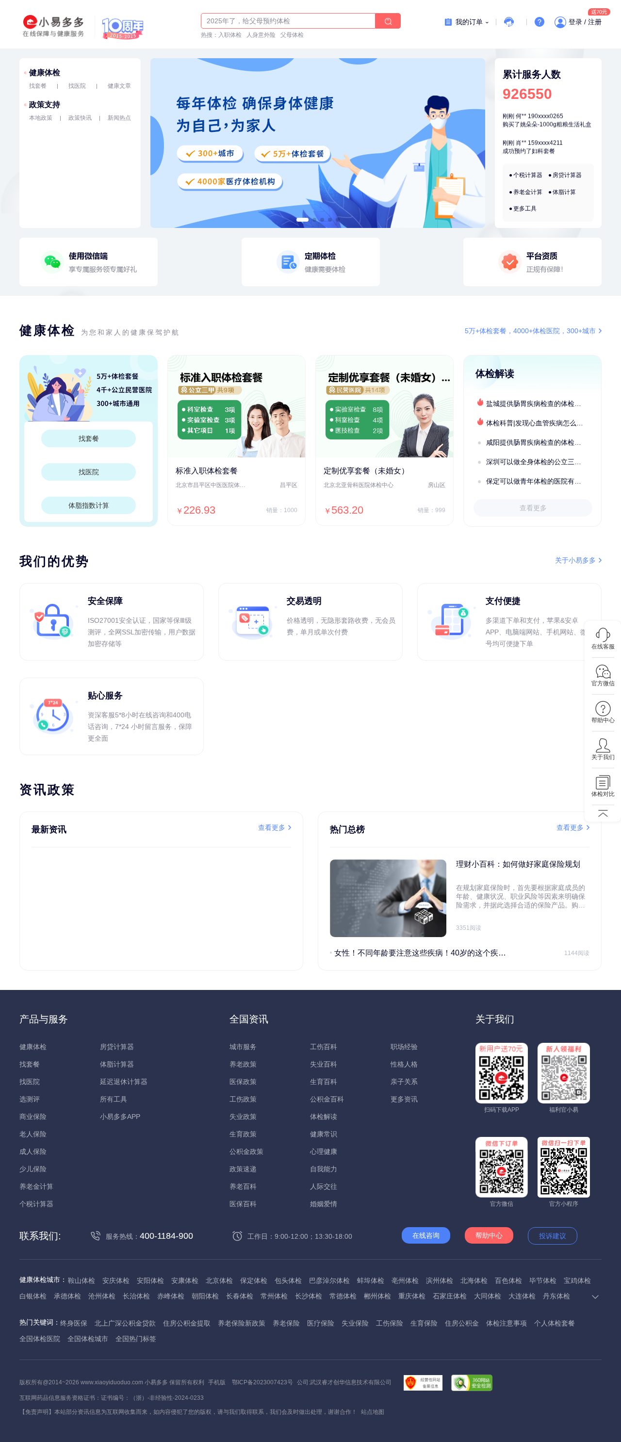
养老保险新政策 (241, 1323)
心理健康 (323, 1151)
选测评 (29, 1099)
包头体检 (288, 1280)
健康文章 (119, 85)
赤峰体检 (170, 1296)
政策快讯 (80, 117)
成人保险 (33, 1151)
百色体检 (508, 1280)
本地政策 (40, 117)
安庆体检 (116, 1280)
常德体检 (343, 1296)
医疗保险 (320, 1323)
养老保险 (286, 1323)
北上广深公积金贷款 (125, 1323)
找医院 (77, 85)
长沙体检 (308, 1296)
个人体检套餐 (554, 1323)
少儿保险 (33, 1169)
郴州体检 (377, 1296)
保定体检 (253, 1280)
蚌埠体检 (370, 1280)
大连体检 (522, 1296)
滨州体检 (439, 1280)
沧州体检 (101, 1296)
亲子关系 (404, 1082)
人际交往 (323, 1186)
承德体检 (67, 1296)
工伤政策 (243, 1099)
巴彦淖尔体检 (329, 1280)
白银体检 (33, 1296)
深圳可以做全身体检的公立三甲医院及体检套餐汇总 (543, 462)
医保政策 (243, 1082)
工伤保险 (389, 1323)
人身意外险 (261, 35)
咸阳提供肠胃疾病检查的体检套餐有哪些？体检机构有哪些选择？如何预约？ (543, 442)
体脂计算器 (117, 1064)
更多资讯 (404, 1099)
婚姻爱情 (323, 1204)
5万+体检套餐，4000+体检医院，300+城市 (530, 331)
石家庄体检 (450, 1296)
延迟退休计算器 (123, 1082)
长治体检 (136, 1296)
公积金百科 (327, 1099)
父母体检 (292, 35)
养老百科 (243, 1186)
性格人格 (404, 1064)
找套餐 (38, 85)
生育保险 (424, 1323)
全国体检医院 (39, 1339)
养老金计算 (527, 192)
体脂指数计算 (88, 505)
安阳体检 (150, 1280)
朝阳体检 (205, 1296)
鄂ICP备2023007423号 (262, 1382)
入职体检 (230, 35)
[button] (302, 220)
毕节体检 (542, 1280)
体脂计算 (564, 192)
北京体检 (219, 1280)
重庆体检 (411, 1296)
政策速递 (243, 1169)
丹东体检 (556, 1296)
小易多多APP (120, 1116)
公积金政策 (246, 1151)
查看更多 (533, 508)
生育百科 (323, 1082)
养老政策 (243, 1064)
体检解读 (323, 1116)
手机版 (217, 1382)
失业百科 (323, 1064)
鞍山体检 (81, 1280)
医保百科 (243, 1204)
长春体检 (239, 1296)
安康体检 (184, 1280)
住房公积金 (462, 1323)
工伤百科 (323, 1047)
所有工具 (113, 1099)
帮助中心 (489, 1235)
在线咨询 (426, 1235)
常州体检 (274, 1296)
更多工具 (525, 208)
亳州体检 (405, 1280)
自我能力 (323, 1169)
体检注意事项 (506, 1323)
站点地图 (372, 1412)
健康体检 (44, 72)
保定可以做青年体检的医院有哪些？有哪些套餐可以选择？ (543, 481)
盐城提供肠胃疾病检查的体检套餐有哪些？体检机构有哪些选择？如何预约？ (543, 403)
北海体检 (474, 1280)
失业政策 (243, 1116)
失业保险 (355, 1323)
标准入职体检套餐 (207, 471)
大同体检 (487, 1296)
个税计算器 (527, 175)
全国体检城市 (87, 1339)
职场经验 (404, 1047)
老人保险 (33, 1134)
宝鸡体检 (577, 1280)
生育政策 (243, 1134)
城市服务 (243, 1047)
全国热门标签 (135, 1339)
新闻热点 (119, 117)
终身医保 (73, 1323)
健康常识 (323, 1134)
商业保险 (33, 1116)
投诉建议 (552, 1236)
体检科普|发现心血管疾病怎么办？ (538, 423)
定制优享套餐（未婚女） (366, 471)
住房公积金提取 (187, 1323)
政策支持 (44, 104)
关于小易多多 (575, 560)
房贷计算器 (567, 175)
